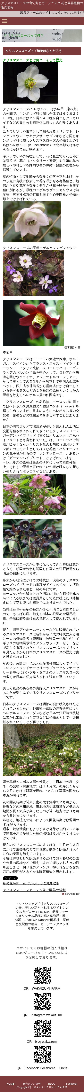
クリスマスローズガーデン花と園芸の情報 (34, 890)
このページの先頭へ (71, 894)
